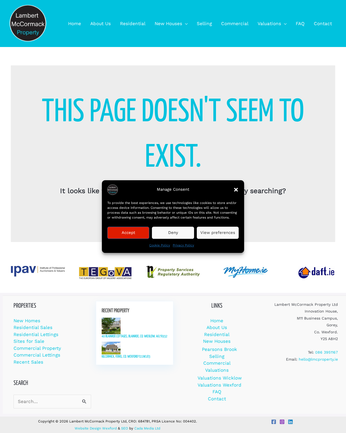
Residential (216, 334)
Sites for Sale (29, 341)
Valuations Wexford (219, 385)
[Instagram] (282, 421)
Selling (216, 356)
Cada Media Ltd (147, 428)
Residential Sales (33, 327)
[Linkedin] (290, 421)
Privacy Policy (183, 245)
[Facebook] (273, 421)
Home (216, 320)
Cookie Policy (159, 245)
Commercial (217, 363)
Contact (217, 398)
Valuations (217, 370)
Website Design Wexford (96, 428)
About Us (217, 327)
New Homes (27, 320)
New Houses (217, 341)
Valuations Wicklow (220, 378)
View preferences (217, 232)
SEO (124, 428)
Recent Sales (28, 362)
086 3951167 (326, 352)
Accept (128, 232)
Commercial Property (37, 348)
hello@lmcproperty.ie (318, 359)
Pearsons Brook (219, 349)
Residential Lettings (36, 334)
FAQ (216, 391)
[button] (236, 189)
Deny (173, 232)
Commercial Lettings (37, 355)
